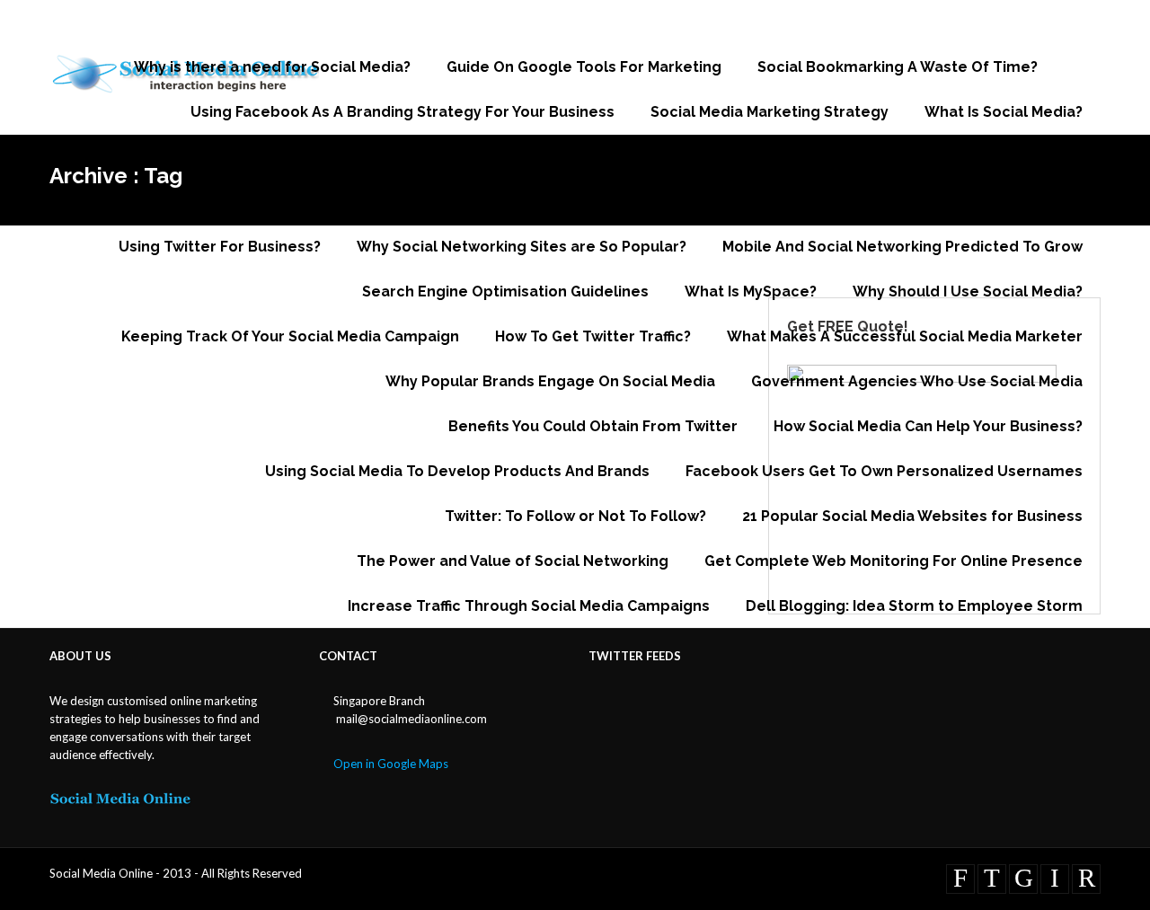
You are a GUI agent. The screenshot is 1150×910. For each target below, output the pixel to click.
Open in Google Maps (390, 763)
